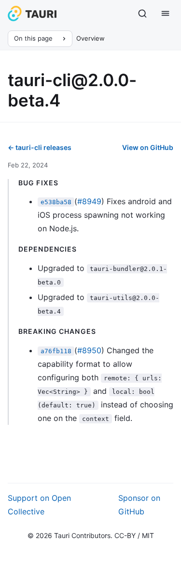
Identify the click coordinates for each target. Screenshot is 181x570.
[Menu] (165, 13)
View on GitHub (147, 147)
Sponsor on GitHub (139, 504)
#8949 (89, 201)
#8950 (89, 350)
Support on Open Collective (39, 504)
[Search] (142, 13)
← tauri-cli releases (39, 147)
